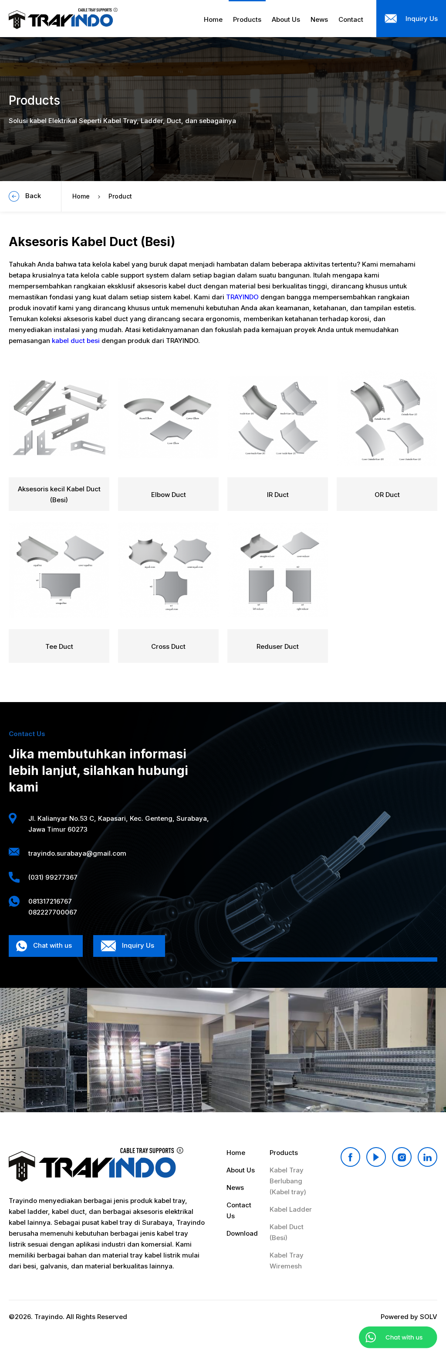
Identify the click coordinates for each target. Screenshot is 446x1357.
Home (81, 196)
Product (120, 196)
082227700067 (52, 912)
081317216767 (50, 901)
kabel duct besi (76, 340)
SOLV (428, 1316)
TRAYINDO (242, 297)
